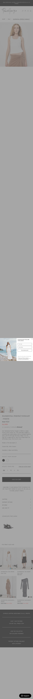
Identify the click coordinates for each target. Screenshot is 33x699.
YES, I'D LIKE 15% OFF (24, 350)
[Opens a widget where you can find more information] (25, 696)
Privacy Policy (21, 358)
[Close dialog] (32, 339)
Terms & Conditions (25, 358)
